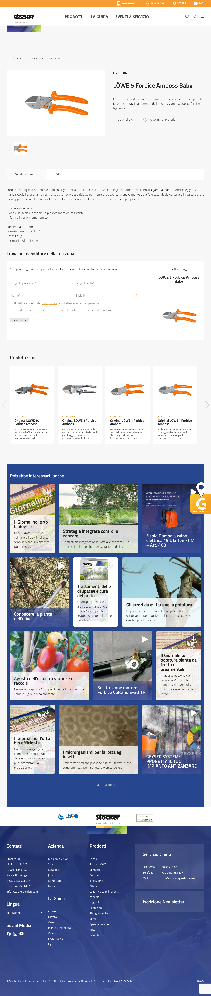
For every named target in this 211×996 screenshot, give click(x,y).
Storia (52, 864)
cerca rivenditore (19, 320)
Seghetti (95, 870)
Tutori (93, 929)
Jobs (50, 875)
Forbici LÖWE (98, 864)
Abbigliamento (99, 913)
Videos (52, 933)
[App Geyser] (155, 3)
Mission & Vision (58, 859)
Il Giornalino (55, 938)
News (51, 886)
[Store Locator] (179, 3)
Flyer (51, 944)
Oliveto (52, 917)
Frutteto (53, 911)
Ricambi (95, 935)
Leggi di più (125, 119)
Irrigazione (96, 880)
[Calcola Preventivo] (126, 3)
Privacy (200, 981)
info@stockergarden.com (22, 891)
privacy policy (49, 303)
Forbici (94, 859)
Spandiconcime (99, 924)
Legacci (94, 902)
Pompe (94, 875)
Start (9, 58)
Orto (51, 922)
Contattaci (54, 880)
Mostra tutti (105, 785)
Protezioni (96, 908)
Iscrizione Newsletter (163, 901)
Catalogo (53, 870)
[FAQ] (198, 3)
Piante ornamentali (60, 928)
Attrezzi (94, 886)
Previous (4, 404)
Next (207, 404)
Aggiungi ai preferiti (163, 119)
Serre (93, 919)
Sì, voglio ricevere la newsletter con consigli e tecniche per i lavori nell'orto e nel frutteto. (65, 310)
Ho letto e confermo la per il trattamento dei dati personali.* (57, 303)
